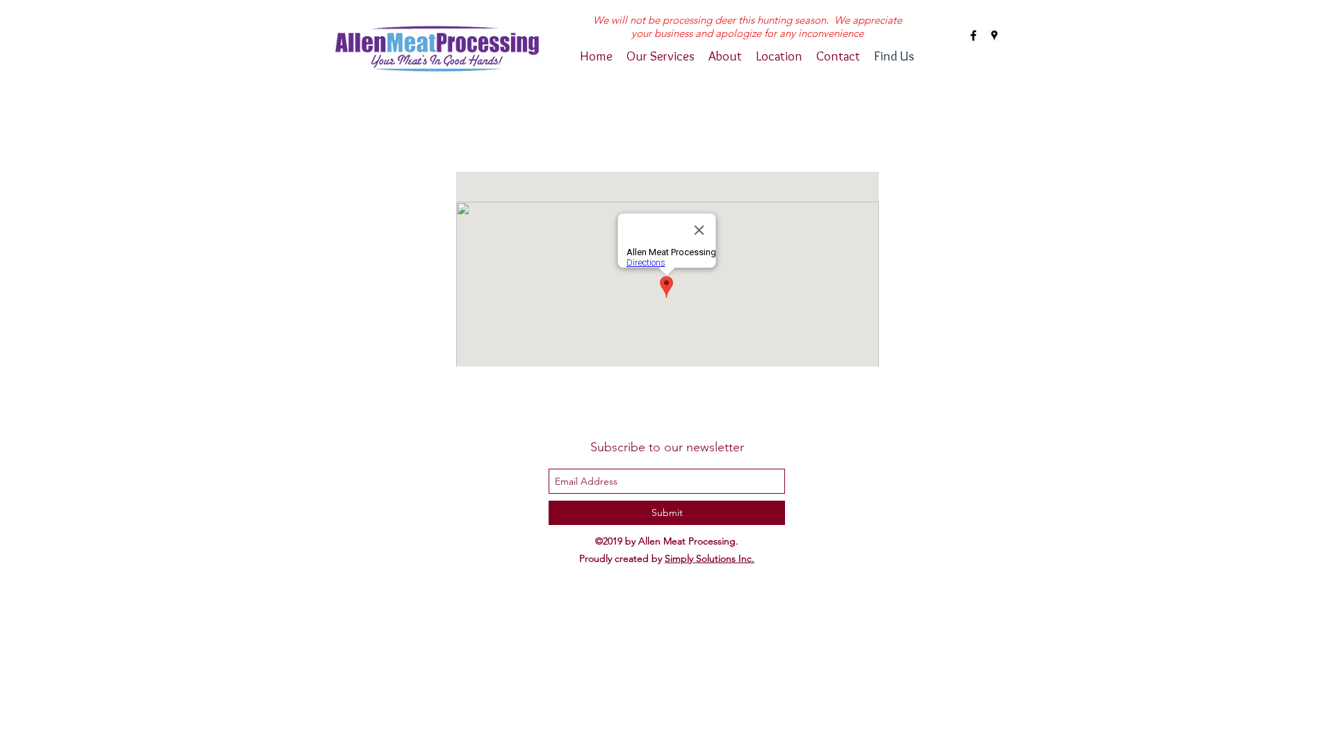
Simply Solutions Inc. (709, 558)
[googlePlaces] (994, 35)
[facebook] (973, 35)
